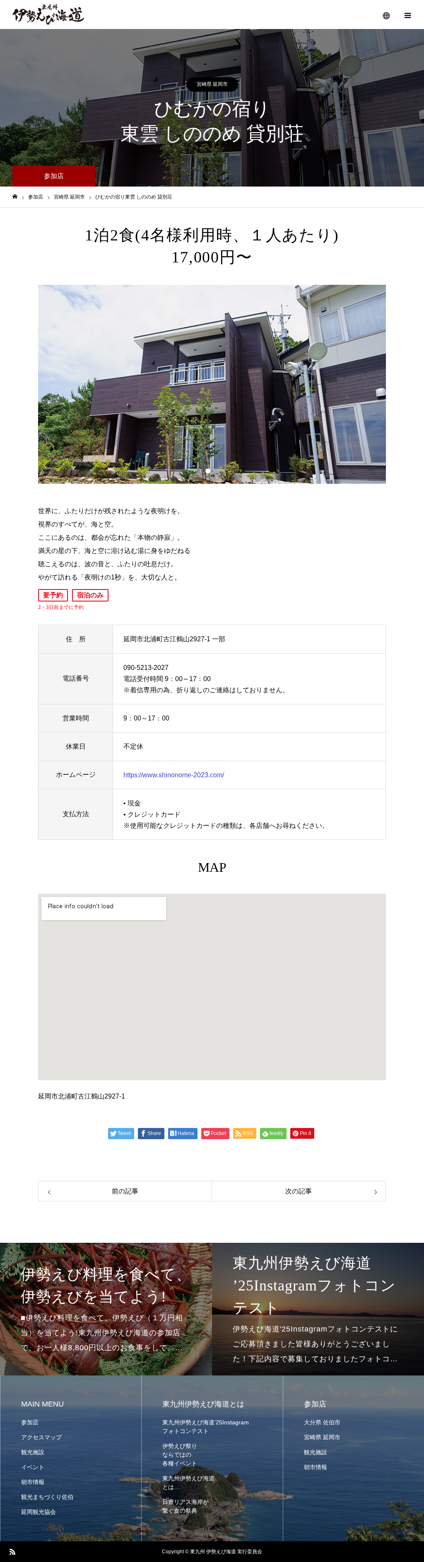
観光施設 (32, 1452)
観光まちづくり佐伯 (47, 1497)
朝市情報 (32, 1482)
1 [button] (207, 470)
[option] (212, 384)
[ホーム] (14, 196)
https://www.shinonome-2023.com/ (173, 775)
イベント (32, 1467)
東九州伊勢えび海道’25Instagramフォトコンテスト (205, 1426)
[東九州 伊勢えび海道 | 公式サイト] (48, 14)
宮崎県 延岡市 (212, 84)
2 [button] (216, 470)
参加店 (30, 1422)
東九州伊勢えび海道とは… (188, 1482)
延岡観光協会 (38, 1512)
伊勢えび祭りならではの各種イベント (179, 1455)
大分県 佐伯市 (322, 1422)
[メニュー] (407, 14)
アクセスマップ (41, 1437)
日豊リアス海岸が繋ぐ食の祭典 (185, 1506)
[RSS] (12, 1551)
